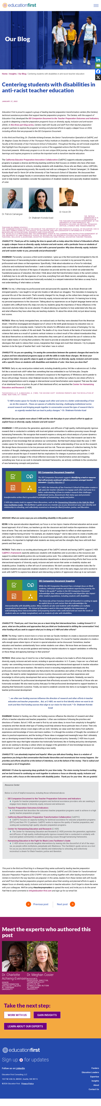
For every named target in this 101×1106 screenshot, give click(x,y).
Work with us (17, 1015)
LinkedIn (20, 1068)
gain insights (47, 1015)
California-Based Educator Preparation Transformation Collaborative (39, 817)
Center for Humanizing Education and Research (29, 829)
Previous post (40, 904)
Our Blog (22, 74)
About (96, 1085)
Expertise (94, 1077)
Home (5, 74)
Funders (95, 1068)
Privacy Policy (27, 1084)
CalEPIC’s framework (11, 553)
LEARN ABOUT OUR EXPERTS (25, 1026)
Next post (62, 904)
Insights (13, 74)
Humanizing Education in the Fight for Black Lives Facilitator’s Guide (39, 841)
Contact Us (94, 1089)
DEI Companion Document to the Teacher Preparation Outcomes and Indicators (44, 798)
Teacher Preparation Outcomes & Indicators (28, 808)
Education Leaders (90, 1072)
